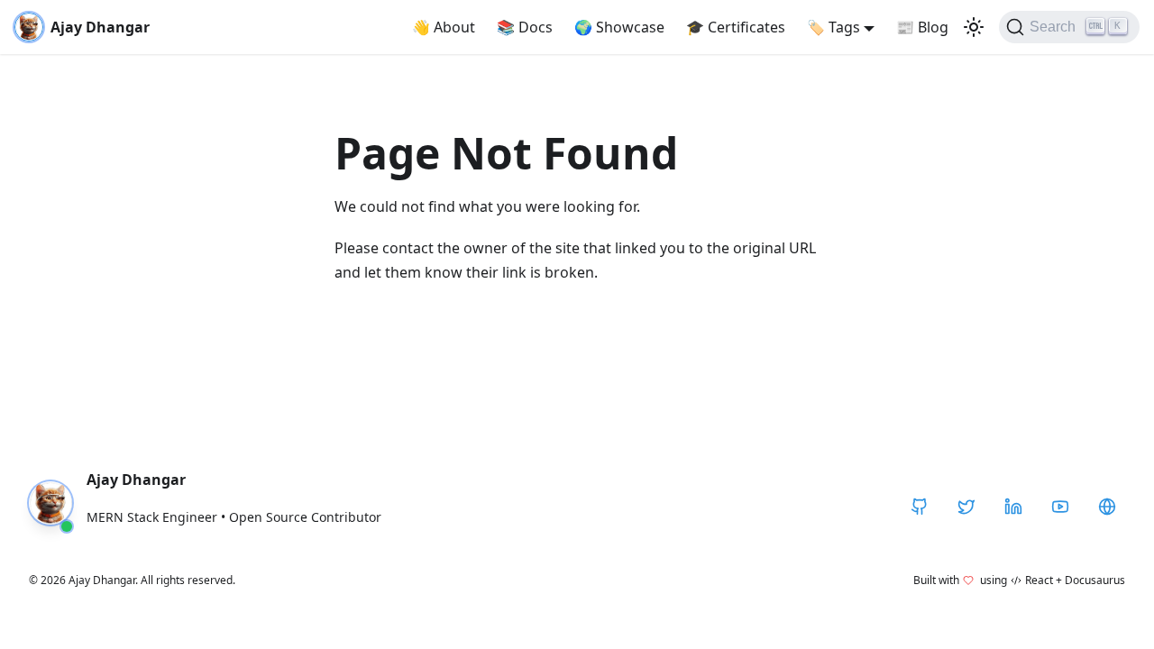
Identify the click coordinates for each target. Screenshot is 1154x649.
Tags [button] (833, 27)
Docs (525, 27)
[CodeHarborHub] (1107, 507)
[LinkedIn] (1013, 507)
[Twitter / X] (966, 507)
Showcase (619, 27)
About (443, 27)
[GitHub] (920, 507)
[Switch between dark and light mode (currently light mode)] (973, 27)
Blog (922, 27)
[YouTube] (1060, 507)
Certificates (735, 27)
